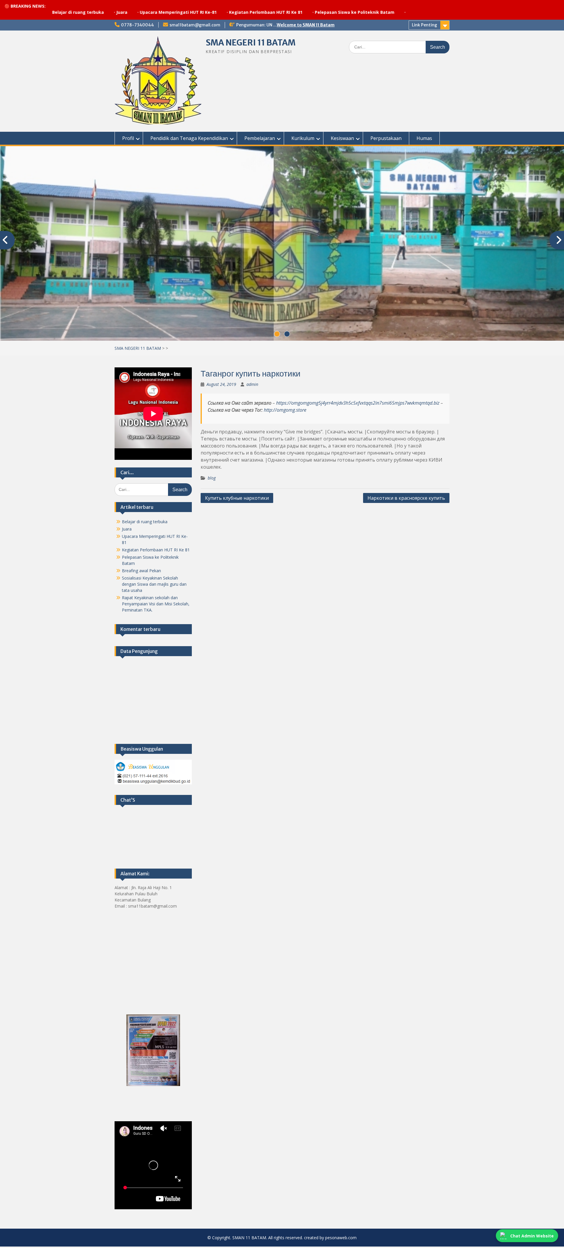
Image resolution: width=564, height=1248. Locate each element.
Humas (424, 138)
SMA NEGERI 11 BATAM (251, 42)
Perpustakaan (386, 138)
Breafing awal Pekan (141, 572)
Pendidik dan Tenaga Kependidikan (189, 138)
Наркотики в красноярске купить (406, 499)
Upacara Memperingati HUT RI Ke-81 (117, 12)
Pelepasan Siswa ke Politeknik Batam (293, 12)
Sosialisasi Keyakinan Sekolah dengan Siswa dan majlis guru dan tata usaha (154, 586)
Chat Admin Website (532, 1236)
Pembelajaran (259, 138)
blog (212, 479)
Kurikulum (302, 138)
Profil (128, 138)
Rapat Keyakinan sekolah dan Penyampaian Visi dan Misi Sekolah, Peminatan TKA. (155, 605)
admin (252, 386)
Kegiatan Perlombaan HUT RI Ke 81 (204, 12)
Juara (60, 12)
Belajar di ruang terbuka (144, 523)
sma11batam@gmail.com (194, 25)
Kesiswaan (342, 138)
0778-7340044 (137, 25)
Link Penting (424, 25)
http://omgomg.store (285, 411)
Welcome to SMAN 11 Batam (306, 25)
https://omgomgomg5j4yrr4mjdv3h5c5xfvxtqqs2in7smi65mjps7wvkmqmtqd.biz (357, 404)
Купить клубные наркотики (237, 499)
